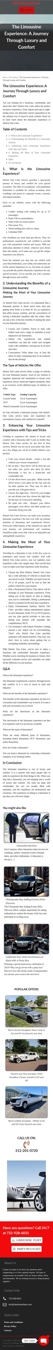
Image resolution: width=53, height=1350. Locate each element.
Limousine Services (27, 846)
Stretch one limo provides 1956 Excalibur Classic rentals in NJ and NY (26, 1077)
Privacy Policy (10, 1326)
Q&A (11, 159)
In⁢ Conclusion (14, 163)
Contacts (7, 1330)
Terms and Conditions (13, 1322)
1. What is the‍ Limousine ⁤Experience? (25, 135)
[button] (26, 1240)
